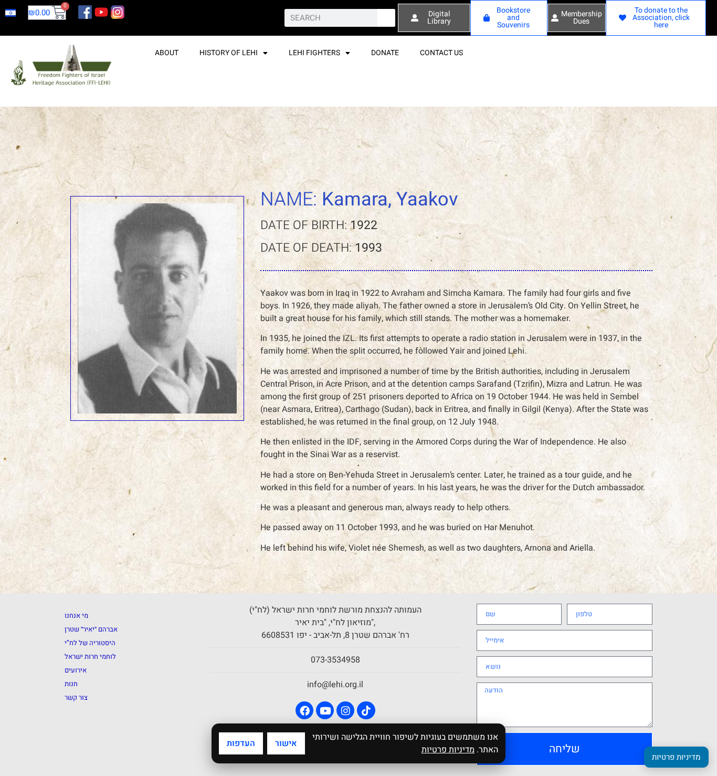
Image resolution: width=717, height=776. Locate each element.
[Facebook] (304, 710)
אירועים (76, 670)
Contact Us (441, 52)
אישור (286, 743)
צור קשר (76, 697)
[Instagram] (345, 710)
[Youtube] (325, 710)
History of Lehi (228, 52)
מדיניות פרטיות (448, 749)
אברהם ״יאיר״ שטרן (91, 629)
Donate (385, 52)
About (166, 52)
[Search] (386, 18)
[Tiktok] (366, 710)
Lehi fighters (314, 52)
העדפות (241, 743)
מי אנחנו (76, 615)
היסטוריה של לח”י (90, 643)
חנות (71, 684)
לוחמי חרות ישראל (90, 656)
